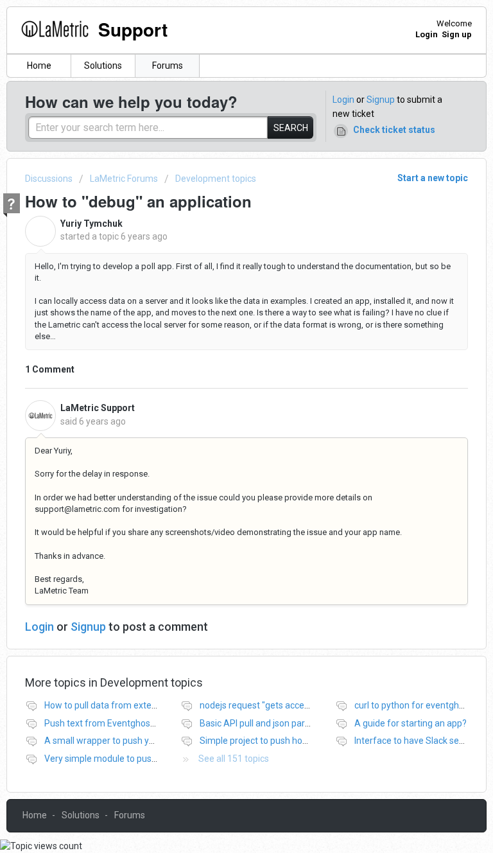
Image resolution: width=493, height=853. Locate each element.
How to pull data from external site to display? (136, 705)
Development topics (215, 178)
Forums (167, 65)
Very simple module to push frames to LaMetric (140, 758)
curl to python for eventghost (413, 705)
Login (343, 99)
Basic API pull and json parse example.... (279, 723)
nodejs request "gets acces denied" (271, 705)
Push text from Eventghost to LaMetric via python (144, 723)
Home (39, 65)
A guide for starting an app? (410, 723)
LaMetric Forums (124, 178)
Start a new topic (432, 178)
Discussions (49, 178)
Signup (381, 99)
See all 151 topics (233, 758)
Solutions (103, 65)
